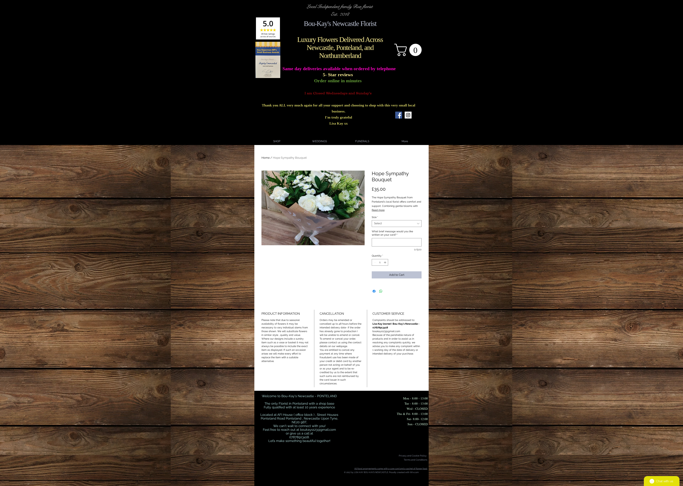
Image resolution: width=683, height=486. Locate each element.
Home (265, 157)
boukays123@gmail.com (318, 429)
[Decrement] (374, 262)
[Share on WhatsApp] (381, 291)
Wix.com (414, 472)
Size (375, 217)
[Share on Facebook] (374, 291)
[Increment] (385, 262)
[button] (409, 50)
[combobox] (397, 223)
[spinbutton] (380, 262)
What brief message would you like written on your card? (392, 233)
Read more (378, 210)
